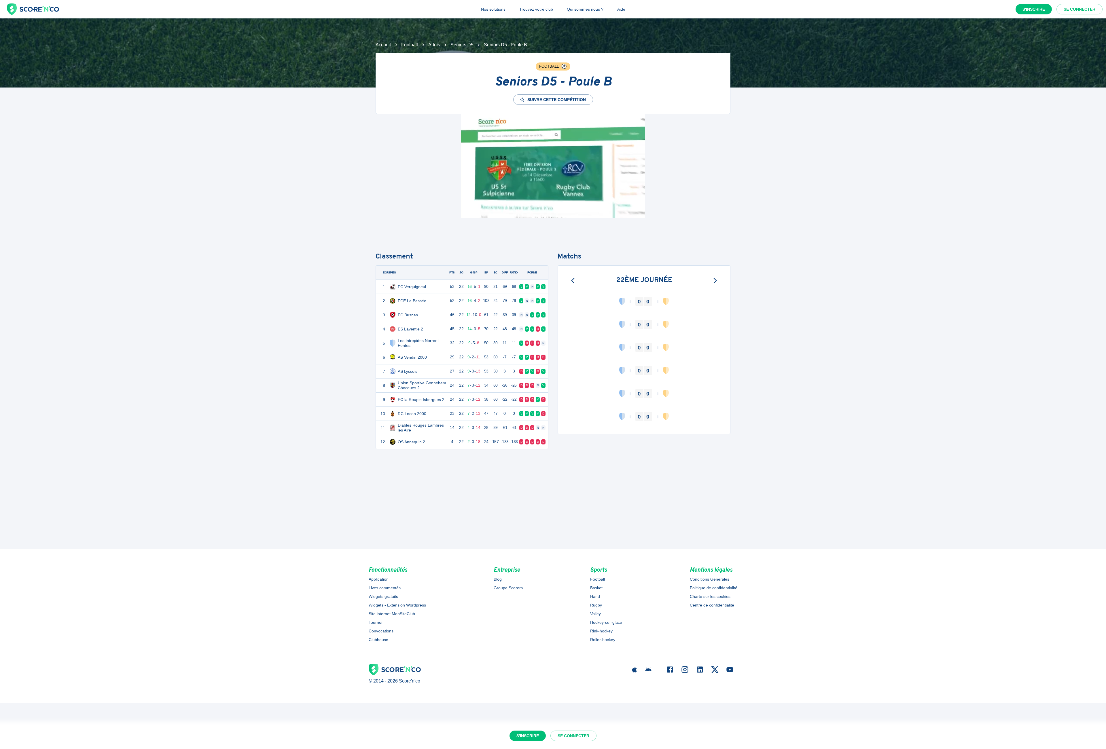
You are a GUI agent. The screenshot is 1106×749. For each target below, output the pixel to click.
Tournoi (375, 622)
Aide (621, 9)
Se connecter (1079, 9)
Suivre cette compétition (556, 99)
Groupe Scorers (508, 587)
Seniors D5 (462, 44)
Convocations (381, 631)
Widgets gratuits (383, 596)
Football (409, 44)
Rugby (596, 605)
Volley (595, 613)
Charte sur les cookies (710, 596)
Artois (434, 44)
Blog (498, 579)
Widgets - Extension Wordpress (397, 605)
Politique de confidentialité (713, 587)
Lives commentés (385, 587)
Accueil (383, 44)
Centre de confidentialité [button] (712, 605)
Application (379, 579)
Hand (595, 596)
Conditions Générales (709, 579)
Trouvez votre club (536, 9)
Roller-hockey (602, 639)
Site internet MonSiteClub (392, 613)
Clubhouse (378, 639)
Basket (596, 587)
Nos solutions (493, 9)
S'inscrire (1033, 9)
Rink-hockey (601, 631)
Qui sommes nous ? (585, 9)
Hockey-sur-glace (606, 622)
